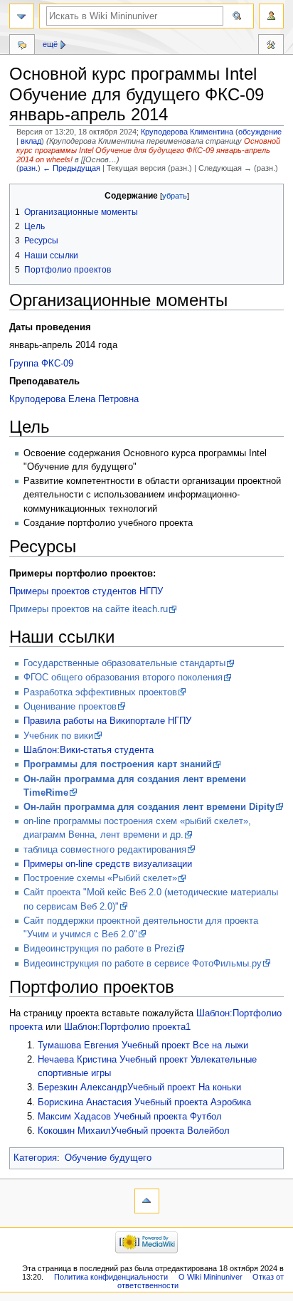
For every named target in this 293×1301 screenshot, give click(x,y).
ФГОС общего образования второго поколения (123, 678)
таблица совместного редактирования (104, 850)
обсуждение (260, 131)
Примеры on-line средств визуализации (107, 864)
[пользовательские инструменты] (271, 16)
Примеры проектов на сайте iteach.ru (88, 609)
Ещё (50, 44)
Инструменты (271, 46)
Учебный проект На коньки (184, 1087)
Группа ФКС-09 (41, 364)
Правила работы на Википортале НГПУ (107, 721)
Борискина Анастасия (85, 1102)
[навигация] (21, 16)
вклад (31, 141)
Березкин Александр (82, 1087)
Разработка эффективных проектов (100, 692)
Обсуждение (22, 46)
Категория (35, 1158)
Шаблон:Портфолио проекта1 (127, 1027)
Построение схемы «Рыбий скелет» (100, 878)
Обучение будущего (108, 1158)
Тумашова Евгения (78, 1045)
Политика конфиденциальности (111, 1277)
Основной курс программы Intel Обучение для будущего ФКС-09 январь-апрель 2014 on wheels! (148, 150)
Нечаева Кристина (77, 1060)
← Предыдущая (71, 168)
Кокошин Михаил (74, 1131)
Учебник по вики (58, 736)
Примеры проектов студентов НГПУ (86, 591)
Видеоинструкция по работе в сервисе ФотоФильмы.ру (142, 964)
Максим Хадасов (74, 1117)
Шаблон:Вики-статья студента (88, 750)
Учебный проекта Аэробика (192, 1102)
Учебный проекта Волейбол (170, 1131)
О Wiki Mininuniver (211, 1277)
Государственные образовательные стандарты (124, 663)
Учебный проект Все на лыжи (185, 1045)
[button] (22, 196)
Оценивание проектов (70, 707)
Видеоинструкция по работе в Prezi (99, 949)
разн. (28, 168)
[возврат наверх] (146, 1201)
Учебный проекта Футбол (168, 1117)
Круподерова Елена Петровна (74, 399)
